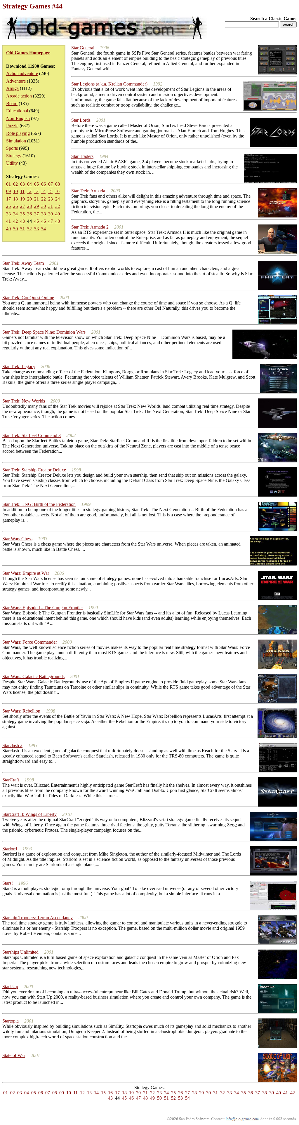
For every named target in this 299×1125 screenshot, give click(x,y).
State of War (13, 1055)
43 (22, 221)
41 (8, 221)
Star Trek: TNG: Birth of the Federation (39, 504)
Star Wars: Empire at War (25, 573)
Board (12, 103)
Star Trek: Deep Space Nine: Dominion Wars (44, 332)
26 (15, 206)
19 (22, 198)
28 (29, 206)
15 (50, 191)
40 (57, 213)
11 (22, 191)
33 (8, 213)
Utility (12, 163)
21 (36, 198)
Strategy (13, 155)
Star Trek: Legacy (18, 366)
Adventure (16, 81)
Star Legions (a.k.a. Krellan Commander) (109, 83)
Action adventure (22, 73)
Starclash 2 (12, 745)
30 (43, 206)
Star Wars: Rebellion (21, 710)
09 (8, 191)
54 (43, 228)
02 (15, 184)
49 (8, 228)
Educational (17, 110)
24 (57, 198)
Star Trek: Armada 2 (90, 226)
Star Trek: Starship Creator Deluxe (34, 469)
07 (50, 184)
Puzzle (12, 125)
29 (36, 206)
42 (15, 221)
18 (15, 198)
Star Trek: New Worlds (23, 400)
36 (29, 213)
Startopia (10, 1020)
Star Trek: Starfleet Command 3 (31, 435)
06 (43, 184)
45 (36, 221)
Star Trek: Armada (88, 190)
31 (50, 206)
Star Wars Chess (17, 538)
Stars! (7, 883)
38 (43, 213)
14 (43, 191)
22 (43, 198)
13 (36, 191)
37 (36, 213)
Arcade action (19, 95)
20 (29, 198)
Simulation (16, 140)
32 (57, 206)
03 (22, 184)
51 (22, 228)
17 (8, 198)
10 (15, 191)
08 (57, 184)
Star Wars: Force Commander (29, 642)
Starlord (9, 848)
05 (36, 184)
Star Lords (81, 120)
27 (22, 206)
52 (29, 228)
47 (50, 221)
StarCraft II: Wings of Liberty (29, 814)
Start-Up (10, 986)
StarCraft (10, 779)
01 (8, 184)
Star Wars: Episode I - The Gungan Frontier (42, 607)
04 (29, 184)
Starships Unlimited (20, 952)
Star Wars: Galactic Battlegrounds (33, 676)
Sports (12, 148)
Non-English (18, 118)
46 (43, 221)
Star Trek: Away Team (23, 263)
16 (57, 191)
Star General (82, 47)
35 (22, 213)
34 (15, 213)
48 (57, 221)
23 (50, 198)
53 (36, 228)
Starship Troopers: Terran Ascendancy (37, 917)
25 (8, 206)
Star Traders (82, 156)
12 (29, 191)
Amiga (12, 88)
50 (15, 228)
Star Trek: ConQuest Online (28, 297)
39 (50, 213)
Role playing (18, 133)
